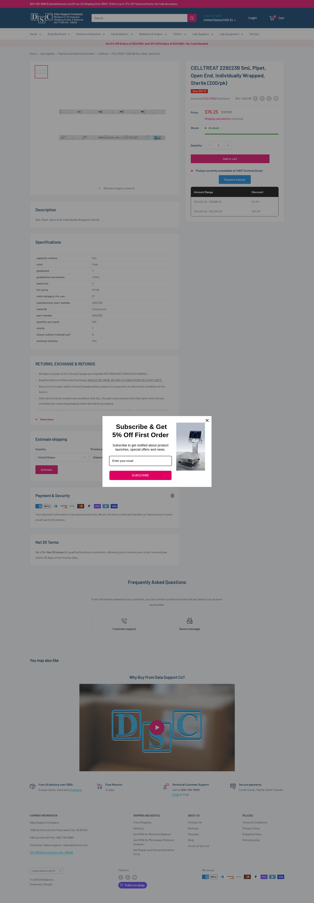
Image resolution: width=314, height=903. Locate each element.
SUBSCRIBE (140, 475)
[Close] (207, 420)
